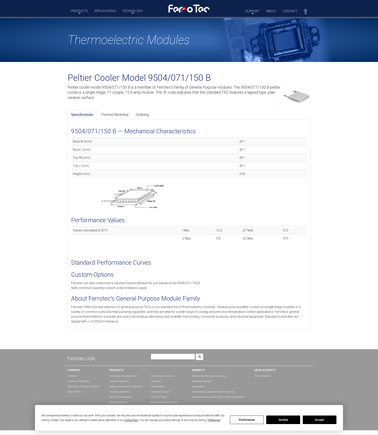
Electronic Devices (201, 381)
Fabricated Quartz (160, 391)
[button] (189, 8)
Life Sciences (157, 386)
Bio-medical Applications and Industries (213, 391)
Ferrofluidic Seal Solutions (123, 376)
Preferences (247, 419)
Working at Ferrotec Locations (83, 386)
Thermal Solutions (119, 381)
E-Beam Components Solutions (126, 386)
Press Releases (263, 376)
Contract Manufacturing (164, 402)
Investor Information (79, 381)
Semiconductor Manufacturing (209, 376)
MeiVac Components (120, 397)
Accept (319, 419)
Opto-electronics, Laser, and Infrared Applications (218, 397)
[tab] (82, 115)
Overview (72, 376)
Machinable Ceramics (163, 376)
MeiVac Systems (118, 402)
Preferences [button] (214, 420)
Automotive (198, 386)
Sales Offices (74, 391)
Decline (283, 419)
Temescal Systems (119, 391)
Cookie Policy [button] (131, 420)
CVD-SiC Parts (159, 397)
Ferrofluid (156, 381)
